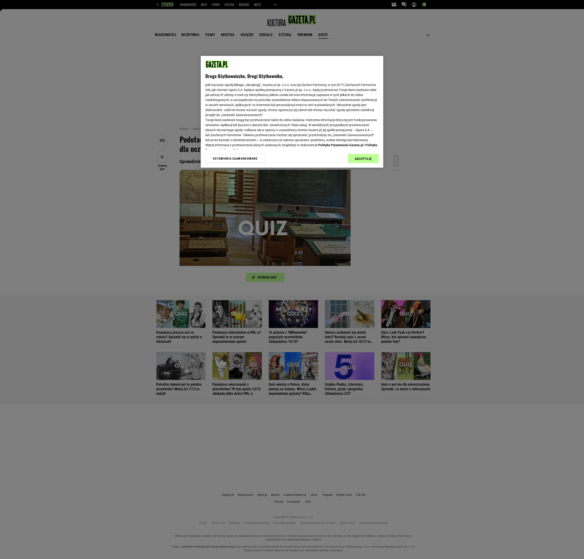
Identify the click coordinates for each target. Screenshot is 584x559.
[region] (292, 112)
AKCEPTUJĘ (363, 159)
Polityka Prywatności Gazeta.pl (340, 145)
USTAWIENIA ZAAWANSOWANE (235, 158)
